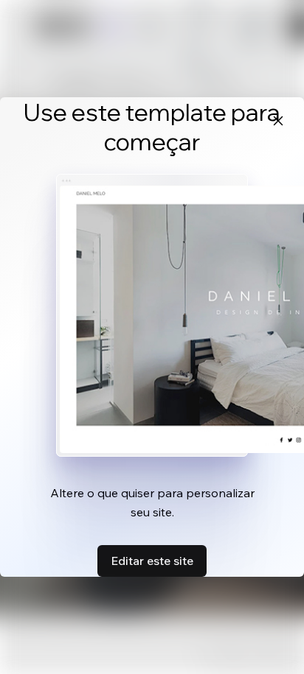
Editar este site (152, 560)
